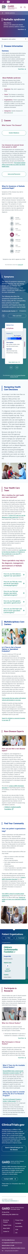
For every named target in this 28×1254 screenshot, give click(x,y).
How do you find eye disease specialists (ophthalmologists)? (11, 593)
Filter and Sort (17, 316)
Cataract (24, 344)
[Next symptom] (16, 367)
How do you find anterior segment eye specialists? (12, 575)
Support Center (7, 1225)
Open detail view (13, 362)
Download (21, 938)
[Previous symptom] (11, 367)
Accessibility (18, 1226)
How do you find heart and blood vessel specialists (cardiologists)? (13, 610)
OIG (16, 1232)
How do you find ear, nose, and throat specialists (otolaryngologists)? (13, 583)
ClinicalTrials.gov (6, 1129)
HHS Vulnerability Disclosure (8, 1240)
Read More (21, 29)
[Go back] (2, 13)
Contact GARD (8, 1179)
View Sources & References (10, 1201)
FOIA (16, 1229)
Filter (8, 938)
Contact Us (6, 1231)
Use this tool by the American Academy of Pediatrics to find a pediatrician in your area (14, 552)
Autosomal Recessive (14, 174)
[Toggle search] (24, 7)
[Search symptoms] (3, 315)
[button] (21, 7)
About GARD (6, 1228)
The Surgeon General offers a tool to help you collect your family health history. (13, 164)
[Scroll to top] (24, 1250)
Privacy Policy (19, 1220)
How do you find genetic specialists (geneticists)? (12, 602)
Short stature (3, 344)
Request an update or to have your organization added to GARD (14, 899)
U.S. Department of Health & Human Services (12, 1242)
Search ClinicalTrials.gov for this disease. (14, 1148)
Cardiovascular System (9, 311)
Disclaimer (18, 1223)
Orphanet (20, 264)
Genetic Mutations (14, 133)
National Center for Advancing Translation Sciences (13, 1248)
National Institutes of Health (8, 1245)
